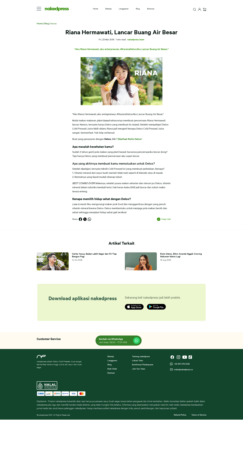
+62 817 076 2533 (181, 363)
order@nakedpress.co (183, 369)
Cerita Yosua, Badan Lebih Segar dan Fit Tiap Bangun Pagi (94, 255)
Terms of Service (198, 414)
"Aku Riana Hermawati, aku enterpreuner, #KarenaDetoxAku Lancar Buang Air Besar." (121, 49)
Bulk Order (112, 368)
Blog (138, 8)
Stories (53, 23)
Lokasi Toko (137, 360)
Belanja (108, 8)
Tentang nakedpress (141, 356)
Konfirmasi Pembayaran (142, 364)
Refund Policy (180, 414)
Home (95, 8)
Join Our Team (138, 368)
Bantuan (150, 8)
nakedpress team (135, 39)
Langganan (124, 8)
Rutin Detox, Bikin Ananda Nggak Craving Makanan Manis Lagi (181, 255)
